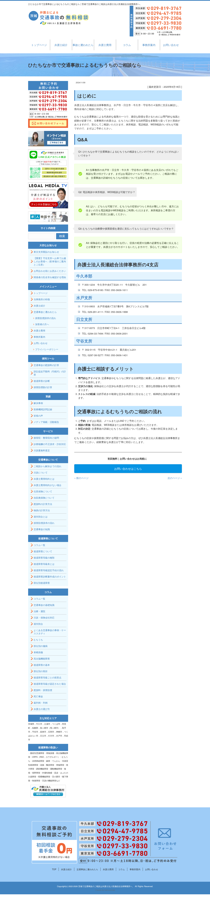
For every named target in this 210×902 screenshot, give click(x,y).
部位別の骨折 (41, 671)
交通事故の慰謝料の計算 (46, 365)
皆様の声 (38, 415)
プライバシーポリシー (46, 349)
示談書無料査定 (42, 450)
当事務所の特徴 (42, 299)
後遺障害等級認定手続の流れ (49, 570)
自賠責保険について (44, 497)
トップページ (39, 45)
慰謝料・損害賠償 (43, 690)
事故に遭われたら (83, 45)
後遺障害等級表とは (44, 563)
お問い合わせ (171, 45)
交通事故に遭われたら (45, 311)
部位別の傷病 (41, 646)
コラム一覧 (39, 545)
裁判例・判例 (41, 702)
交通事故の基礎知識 (44, 605)
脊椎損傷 (38, 652)
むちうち (38, 639)
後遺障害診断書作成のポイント (50, 576)
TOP (54, 869)
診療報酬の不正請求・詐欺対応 (50, 444)
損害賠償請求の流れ (45, 318)
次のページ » (175, 478)
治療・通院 (39, 611)
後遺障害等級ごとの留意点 (47, 677)
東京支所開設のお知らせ (46, 251)
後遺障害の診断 (42, 380)
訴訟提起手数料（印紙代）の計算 (50, 373)
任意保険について (43, 491)
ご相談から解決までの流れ (47, 466)
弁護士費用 (104, 45)
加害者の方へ (42, 324)
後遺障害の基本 (42, 664)
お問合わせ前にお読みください (50, 270)
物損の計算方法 (42, 510)
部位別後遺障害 (42, 582)
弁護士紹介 (60, 45)
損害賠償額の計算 (43, 387)
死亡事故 (38, 696)
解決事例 (38, 403)
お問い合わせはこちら (128, 469)
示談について (41, 472)
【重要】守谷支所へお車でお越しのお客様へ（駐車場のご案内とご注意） (50, 261)
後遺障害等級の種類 (44, 557)
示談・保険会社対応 (44, 617)
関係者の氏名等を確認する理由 (50, 277)
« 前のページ (81, 478)
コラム (127, 45)
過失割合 (38, 623)
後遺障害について (43, 551)
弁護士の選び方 (42, 709)
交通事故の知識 (42, 529)
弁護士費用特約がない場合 (47, 485)
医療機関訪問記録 (43, 409)
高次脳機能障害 (42, 658)
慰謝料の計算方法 (43, 504)
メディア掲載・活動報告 (46, 421)
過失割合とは (41, 516)
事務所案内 (148, 45)
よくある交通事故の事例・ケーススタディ (50, 631)
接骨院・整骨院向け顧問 (46, 437)
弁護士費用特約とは (44, 478)
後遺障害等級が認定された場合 (50, 683)
